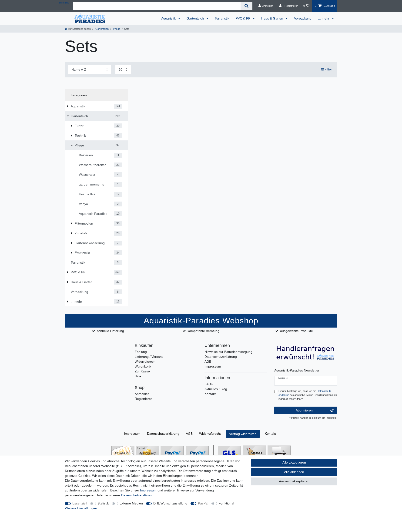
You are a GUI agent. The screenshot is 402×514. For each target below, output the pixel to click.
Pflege (116, 28)
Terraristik (222, 18)
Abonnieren (304, 410)
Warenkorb (143, 366)
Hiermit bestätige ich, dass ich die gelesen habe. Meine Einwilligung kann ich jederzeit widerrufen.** (307, 395)
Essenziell (79, 503)
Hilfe (138, 376)
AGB (207, 361)
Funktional (226, 503)
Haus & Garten (272, 18)
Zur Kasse (142, 371)
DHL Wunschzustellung (170, 503)
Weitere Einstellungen (81, 508)
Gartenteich (196, 18)
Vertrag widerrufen (242, 434)
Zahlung (141, 352)
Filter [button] (328, 69)
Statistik (103, 503)
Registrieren (144, 399)
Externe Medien (131, 503)
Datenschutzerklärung (220, 356)
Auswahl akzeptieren (294, 481)
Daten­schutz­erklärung (163, 433)
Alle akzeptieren (294, 462)
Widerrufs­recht (210, 433)
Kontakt (210, 394)
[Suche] (246, 6)
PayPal (203, 503)
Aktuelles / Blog (215, 389)
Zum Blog (64, 2)
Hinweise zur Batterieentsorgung (228, 352)
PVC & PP (243, 18)
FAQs (208, 384)
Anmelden (142, 394)
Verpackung (303, 18)
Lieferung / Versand (149, 356)
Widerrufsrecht (145, 361)
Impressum (212, 366)
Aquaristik (169, 18)
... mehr (324, 18)
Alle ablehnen (294, 472)
